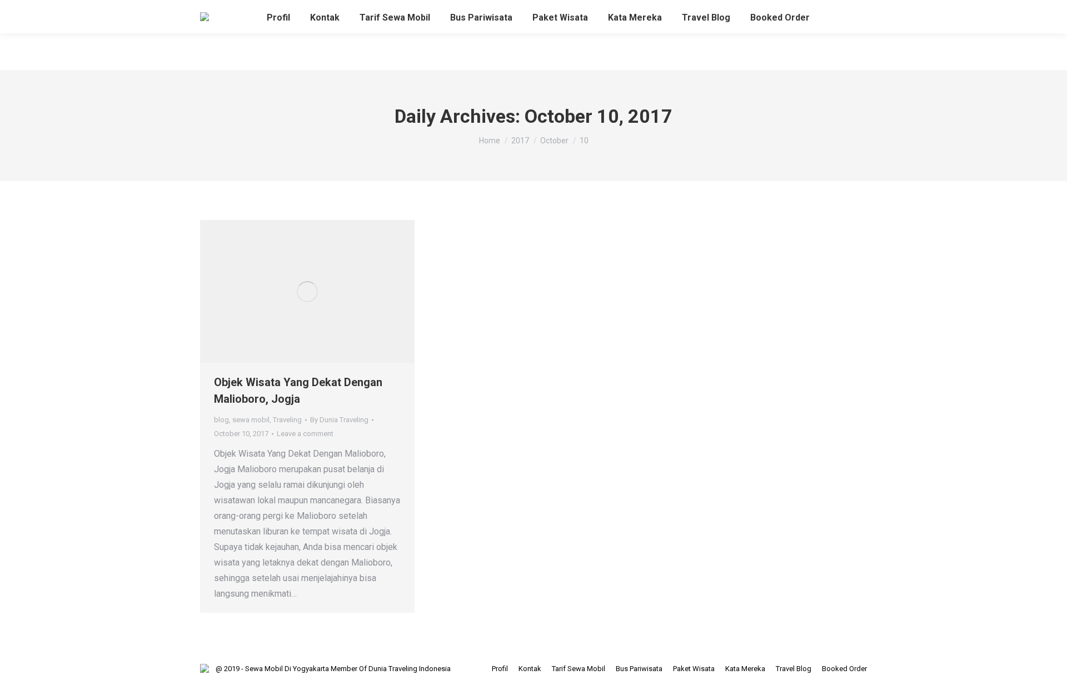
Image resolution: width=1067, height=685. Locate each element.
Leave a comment (305, 433)
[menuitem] (278, 18)
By (339, 420)
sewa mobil (251, 420)
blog (221, 420)
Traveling (287, 420)
